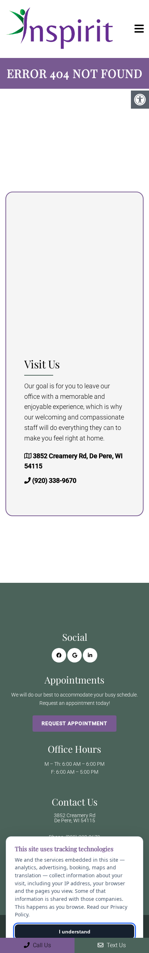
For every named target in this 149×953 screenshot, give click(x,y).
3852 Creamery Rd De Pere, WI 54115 (74, 818)
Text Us (115, 945)
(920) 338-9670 (54, 480)
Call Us (41, 945)
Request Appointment (74, 723)
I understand (74, 932)
